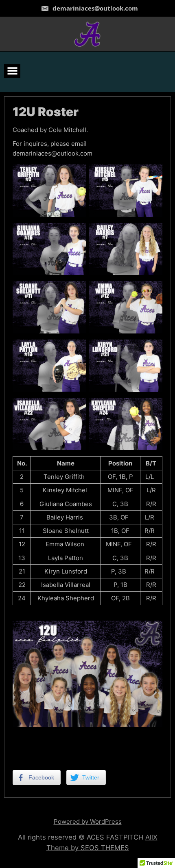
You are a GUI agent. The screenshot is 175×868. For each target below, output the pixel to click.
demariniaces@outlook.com (94, 8)
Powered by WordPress (88, 821)
